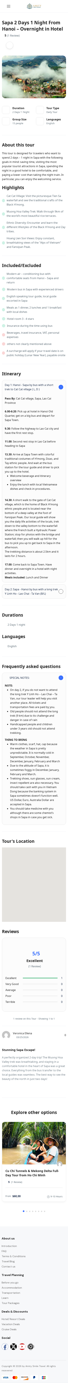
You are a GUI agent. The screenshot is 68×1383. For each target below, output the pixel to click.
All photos (54, 91)
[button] (53, 6)
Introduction (9, 1246)
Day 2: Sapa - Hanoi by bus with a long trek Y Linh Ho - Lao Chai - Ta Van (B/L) (31, 591)
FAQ (4, 1251)
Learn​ (5, 1298)
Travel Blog (8, 1261)
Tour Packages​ (10, 1303)
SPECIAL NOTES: (20, 678)
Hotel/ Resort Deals (13, 1319)
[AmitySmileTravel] (60, 1164)
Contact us (8, 1266)
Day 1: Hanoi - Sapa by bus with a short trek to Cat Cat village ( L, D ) (29, 387)
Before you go (10, 1282)
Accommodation (12, 1287)
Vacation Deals (11, 1324)
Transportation (11, 1293)
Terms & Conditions (14, 1256)
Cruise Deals (9, 1329)
